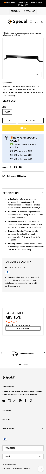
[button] (42, 22)
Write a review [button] (23, 328)
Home (4, 32)
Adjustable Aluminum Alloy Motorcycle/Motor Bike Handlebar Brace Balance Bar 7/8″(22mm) (21, 34)
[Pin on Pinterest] (20, 167)
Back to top (23, 364)
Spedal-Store (7, 83)
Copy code (30, 11)
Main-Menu (6, 468)
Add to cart (31, 121)
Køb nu (23, 128)
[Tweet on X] (10, 167)
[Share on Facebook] (15, 167)
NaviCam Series (17, 468)
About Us (27, 468)
